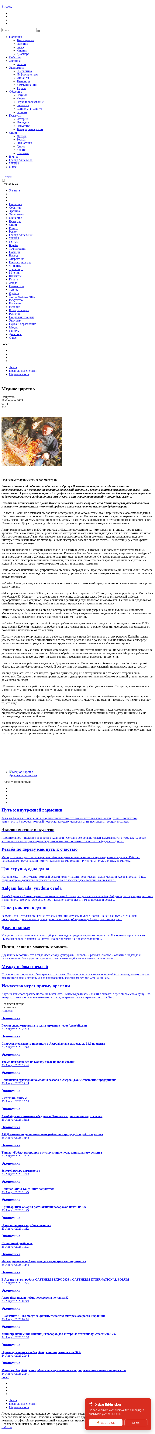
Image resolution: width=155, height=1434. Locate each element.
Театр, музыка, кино (30, 129)
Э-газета (7, 6)
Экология (23, 105)
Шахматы (23, 153)
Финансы (23, 77)
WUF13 (14, 163)
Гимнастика (24, 143)
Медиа (21, 98)
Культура (15, 115)
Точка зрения (25, 40)
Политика (15, 36)
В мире (13, 156)
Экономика (16, 67)
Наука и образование (30, 101)
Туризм (21, 88)
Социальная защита (29, 108)
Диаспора (23, 54)
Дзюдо (21, 146)
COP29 (13, 241)
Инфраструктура (27, 74)
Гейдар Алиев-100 (21, 160)
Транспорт (23, 81)
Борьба (21, 139)
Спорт (13, 132)
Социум (22, 95)
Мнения (22, 50)
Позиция (22, 43)
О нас (12, 166)
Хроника (15, 60)
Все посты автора (13, 1003)
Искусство (23, 125)
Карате (21, 149)
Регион (21, 64)
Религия (22, 112)
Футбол (21, 136)
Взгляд (21, 47)
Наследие (23, 122)
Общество (15, 91)
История (22, 119)
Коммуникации (27, 84)
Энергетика (24, 71)
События (15, 57)
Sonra (136, 1422)
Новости (7, 1010)
